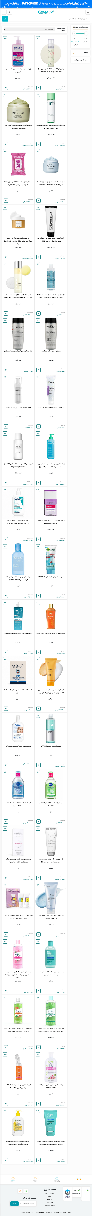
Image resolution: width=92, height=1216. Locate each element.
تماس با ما (49, 1202)
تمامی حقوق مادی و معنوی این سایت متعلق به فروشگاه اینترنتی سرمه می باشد (46, 1212)
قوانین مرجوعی (50, 1205)
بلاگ (49, 1196)
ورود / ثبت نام (49, 1193)
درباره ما (49, 1199)
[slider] (86, 33)
